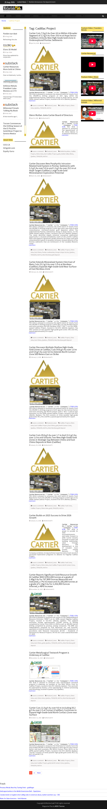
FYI (82, 16)
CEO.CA (6, 144)
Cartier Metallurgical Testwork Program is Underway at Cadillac (49, 653)
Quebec (36, 108)
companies (61, 16)
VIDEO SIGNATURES (45, 16)
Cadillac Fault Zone (66, 506)
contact (73, 16)
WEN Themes (60, 806)
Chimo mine (39, 154)
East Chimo (37, 252)
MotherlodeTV (46, 43)
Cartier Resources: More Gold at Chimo (12, 67)
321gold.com (9, 148)
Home (13, 16)
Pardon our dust (10, 33)
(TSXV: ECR (73, 616)
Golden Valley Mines (67, 154)
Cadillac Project (65, 105)
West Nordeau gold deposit (51, 255)
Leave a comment (38, 105)
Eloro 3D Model (10, 49)
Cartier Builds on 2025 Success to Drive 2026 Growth (50, 516)
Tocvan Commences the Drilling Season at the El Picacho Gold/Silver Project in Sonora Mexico (12, 128)
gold (31, 16)
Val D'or (49, 108)
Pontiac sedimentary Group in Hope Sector (55, 252)
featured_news (52, 105)
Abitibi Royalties (65, 151)
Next (39, 773)
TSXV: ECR (73, 92)
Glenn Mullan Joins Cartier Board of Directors (51, 115)
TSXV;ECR (43, 108)
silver (23, 16)
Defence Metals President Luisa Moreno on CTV (10, 88)
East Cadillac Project (50, 154)
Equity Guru (8, 151)
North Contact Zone (65, 425)
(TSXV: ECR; (74, 225)
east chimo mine (39, 698)
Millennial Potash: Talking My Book (11, 109)
